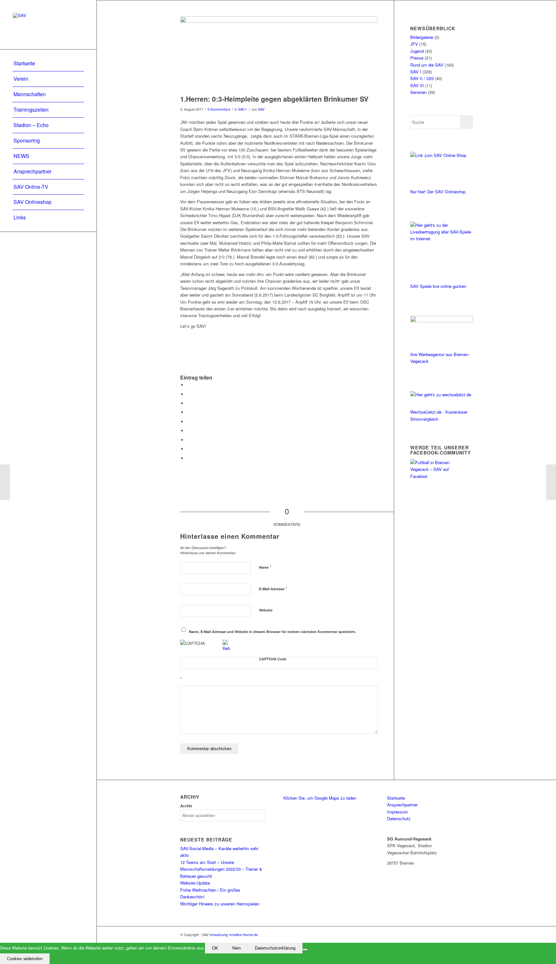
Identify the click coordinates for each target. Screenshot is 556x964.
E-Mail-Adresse (273, 588)
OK (215, 948)
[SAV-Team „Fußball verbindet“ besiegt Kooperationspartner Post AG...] (551, 482)
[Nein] (305, 949)
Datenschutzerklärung (275, 948)
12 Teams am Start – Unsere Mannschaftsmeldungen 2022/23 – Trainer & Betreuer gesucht (221, 869)
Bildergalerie (421, 37)
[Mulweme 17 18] (279, 53)
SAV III (417, 85)
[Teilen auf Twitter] (188, 394)
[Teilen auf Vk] (188, 440)
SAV (261, 109)
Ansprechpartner (402, 805)
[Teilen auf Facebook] (188, 385)
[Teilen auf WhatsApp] (188, 403)
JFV (414, 44)
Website (266, 610)
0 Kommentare (219, 109)
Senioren (418, 92)
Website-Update (195, 883)
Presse (416, 58)
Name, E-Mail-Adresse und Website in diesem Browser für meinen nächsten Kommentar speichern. (272, 631)
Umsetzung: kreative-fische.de (233, 934)
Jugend (417, 51)
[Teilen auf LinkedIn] (188, 421)
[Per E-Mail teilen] (188, 458)
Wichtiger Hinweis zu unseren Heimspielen (219, 904)
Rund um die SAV (426, 65)
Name (265, 567)
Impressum (397, 812)
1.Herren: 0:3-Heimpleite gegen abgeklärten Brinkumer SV (274, 99)
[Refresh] (226, 648)
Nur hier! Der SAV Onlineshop (438, 191)
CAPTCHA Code (272, 658)
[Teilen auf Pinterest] (188, 412)
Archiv (186, 806)
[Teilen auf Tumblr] (188, 430)
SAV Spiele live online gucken (438, 286)
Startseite (396, 798)
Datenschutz (399, 818)
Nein (236, 948)
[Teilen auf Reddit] (188, 449)
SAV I (242, 109)
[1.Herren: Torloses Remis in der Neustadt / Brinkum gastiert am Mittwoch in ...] (5, 482)
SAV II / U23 (422, 78)
